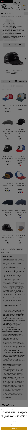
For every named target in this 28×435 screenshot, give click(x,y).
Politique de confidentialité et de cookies (17, 432)
